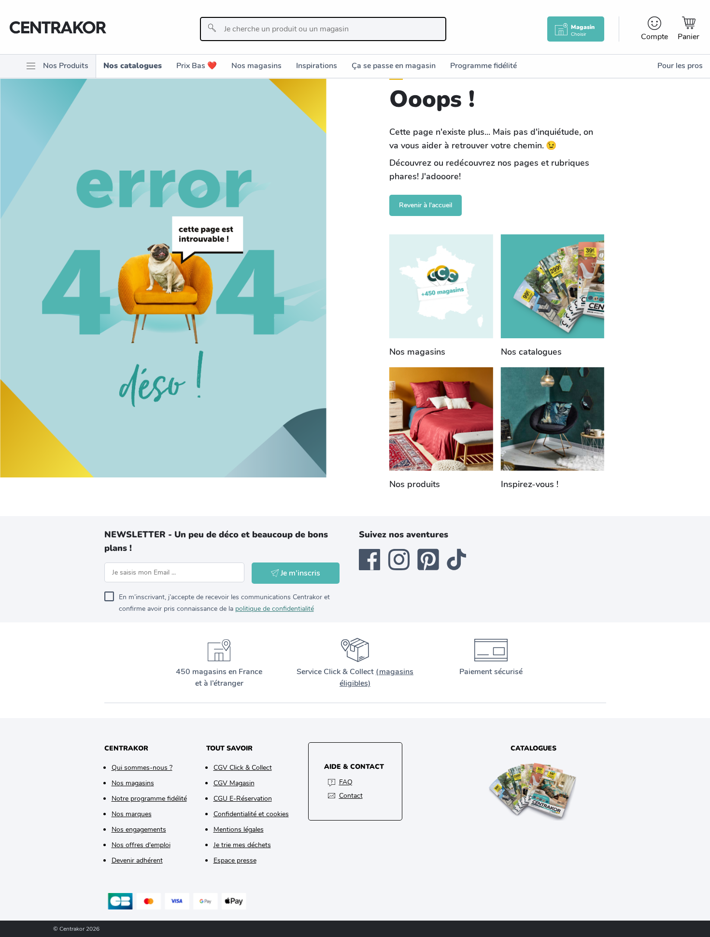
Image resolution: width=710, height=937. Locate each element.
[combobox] (323, 29)
